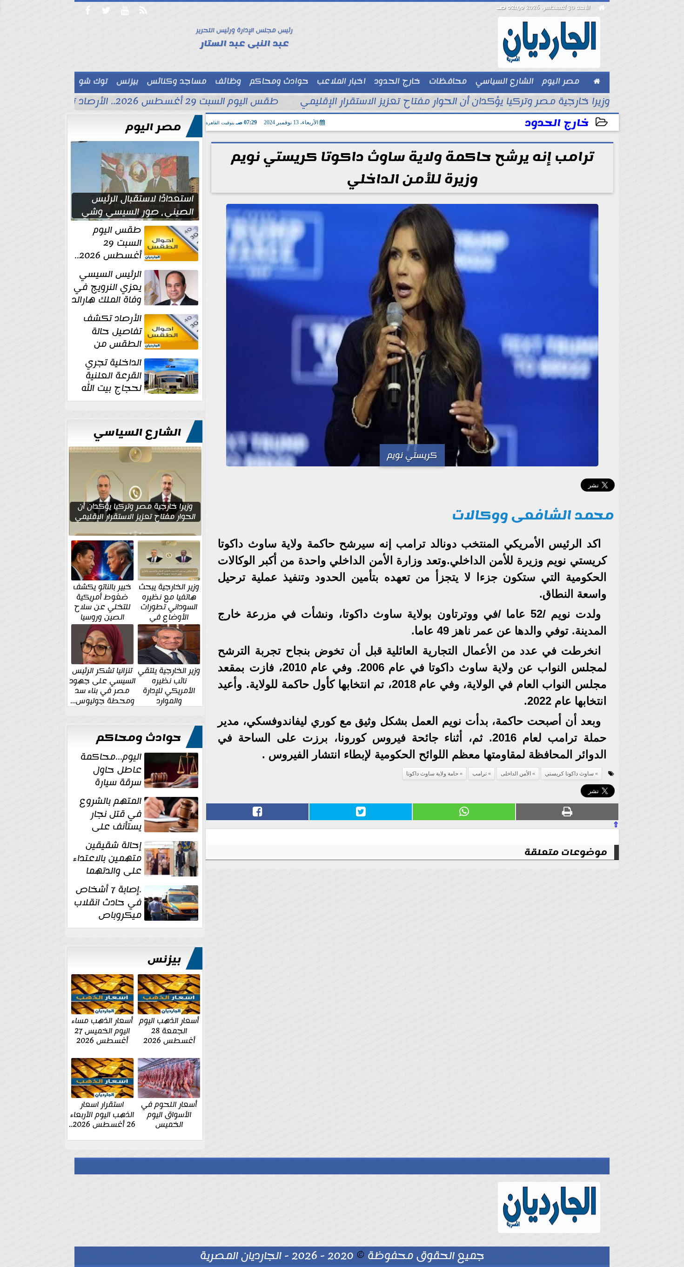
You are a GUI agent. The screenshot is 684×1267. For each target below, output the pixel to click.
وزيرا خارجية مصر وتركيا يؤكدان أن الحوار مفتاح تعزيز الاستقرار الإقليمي (455, 102)
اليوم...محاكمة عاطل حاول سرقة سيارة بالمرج (140, 770)
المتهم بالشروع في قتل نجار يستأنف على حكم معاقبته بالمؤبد (140, 814)
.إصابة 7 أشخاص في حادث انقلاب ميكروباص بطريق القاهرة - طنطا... (137, 902)
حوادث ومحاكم (138, 737)
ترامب (479, 773)
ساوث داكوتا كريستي (569, 773)
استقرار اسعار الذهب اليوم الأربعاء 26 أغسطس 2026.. (102, 1114)
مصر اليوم (153, 127)
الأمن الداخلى (516, 773)
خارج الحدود (557, 123)
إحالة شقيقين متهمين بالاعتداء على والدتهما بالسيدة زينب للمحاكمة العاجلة (136, 858)
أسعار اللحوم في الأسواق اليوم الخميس (169, 1114)
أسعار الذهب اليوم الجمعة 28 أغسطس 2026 (169, 1030)
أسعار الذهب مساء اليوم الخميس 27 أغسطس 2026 (102, 1030)
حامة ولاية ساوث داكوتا (432, 773)
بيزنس (164, 959)
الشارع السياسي (137, 432)
